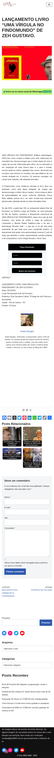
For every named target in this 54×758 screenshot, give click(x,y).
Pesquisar (6, 618)
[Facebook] (27, 410)
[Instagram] (23, 410)
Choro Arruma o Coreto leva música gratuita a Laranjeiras (25, 703)
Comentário (9, 528)
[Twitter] (30, 410)
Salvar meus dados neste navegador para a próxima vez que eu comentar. (25, 564)
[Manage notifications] (7, 751)
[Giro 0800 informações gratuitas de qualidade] (9, 4)
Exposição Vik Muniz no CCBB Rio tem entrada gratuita (25, 699)
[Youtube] (22, 633)
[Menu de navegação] (49, 4)
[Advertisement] (27, 126)
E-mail (7, 507)
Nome (7, 497)
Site (6, 518)
